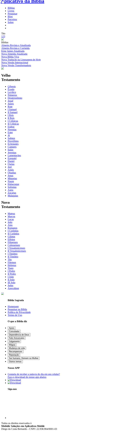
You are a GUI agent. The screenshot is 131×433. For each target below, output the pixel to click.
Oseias (11, 164)
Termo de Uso (15, 315)
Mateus (11, 213)
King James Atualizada (12, 51)
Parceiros (12, 19)
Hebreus (12, 265)
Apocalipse (13, 288)
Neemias (12, 129)
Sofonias (12, 187)
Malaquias (13, 195)
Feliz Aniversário (16, 338)
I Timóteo (12, 253)
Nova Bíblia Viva (10, 56)
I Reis (11, 115)
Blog (10, 16)
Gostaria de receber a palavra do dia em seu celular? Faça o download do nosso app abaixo (34, 375)
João (10, 222)
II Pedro (12, 274)
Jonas (10, 175)
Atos (10, 225)
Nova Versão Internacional (14, 62)
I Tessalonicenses (16, 248)
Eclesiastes (13, 144)
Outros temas (15, 361)
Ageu (10, 190)
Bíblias (11, 8)
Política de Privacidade (19, 312)
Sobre (11, 22)
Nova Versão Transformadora (16, 65)
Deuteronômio (15, 98)
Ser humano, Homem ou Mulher (23, 358)
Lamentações (14, 155)
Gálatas (11, 236)
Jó (9, 135)
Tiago (10, 268)
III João (11, 282)
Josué (10, 100)
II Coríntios (13, 233)
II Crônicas (13, 123)
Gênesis (12, 86)
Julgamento (14, 341)
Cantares (12, 146)
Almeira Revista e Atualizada (16, 45)
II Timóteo (13, 256)
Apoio (11, 328)
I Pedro (11, 271)
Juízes (11, 103)
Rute (10, 106)
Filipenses (13, 242)
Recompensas (15, 351)
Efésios (11, 239)
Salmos (11, 138)
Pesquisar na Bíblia (17, 309)
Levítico (12, 92)
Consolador (14, 331)
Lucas (11, 219)
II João (11, 279)
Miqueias (12, 178)
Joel (10, 167)
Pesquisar (12, 13)
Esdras (11, 126)
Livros (11, 10)
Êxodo (11, 89)
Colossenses (14, 245)
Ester (10, 132)
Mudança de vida (17, 348)
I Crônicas (13, 121)
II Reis (11, 118)
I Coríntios (13, 230)
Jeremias (12, 152)
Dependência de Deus (19, 335)
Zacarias (12, 192)
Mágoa (12, 345)
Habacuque (13, 184)
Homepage (13, 306)
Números (12, 95)
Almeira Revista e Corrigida (15, 48)
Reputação (14, 355)
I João (11, 276)
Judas (10, 285)
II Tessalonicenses (17, 251)
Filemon (12, 262)
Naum (11, 181)
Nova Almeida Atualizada (14, 54)
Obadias (12, 172)
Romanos (12, 228)
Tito (10, 259)
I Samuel (12, 109)
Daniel (11, 161)
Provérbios (13, 141)
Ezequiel (12, 158)
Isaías (10, 149)
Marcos (11, 216)
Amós (11, 169)
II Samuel (12, 112)
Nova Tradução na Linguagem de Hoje (21, 59)
